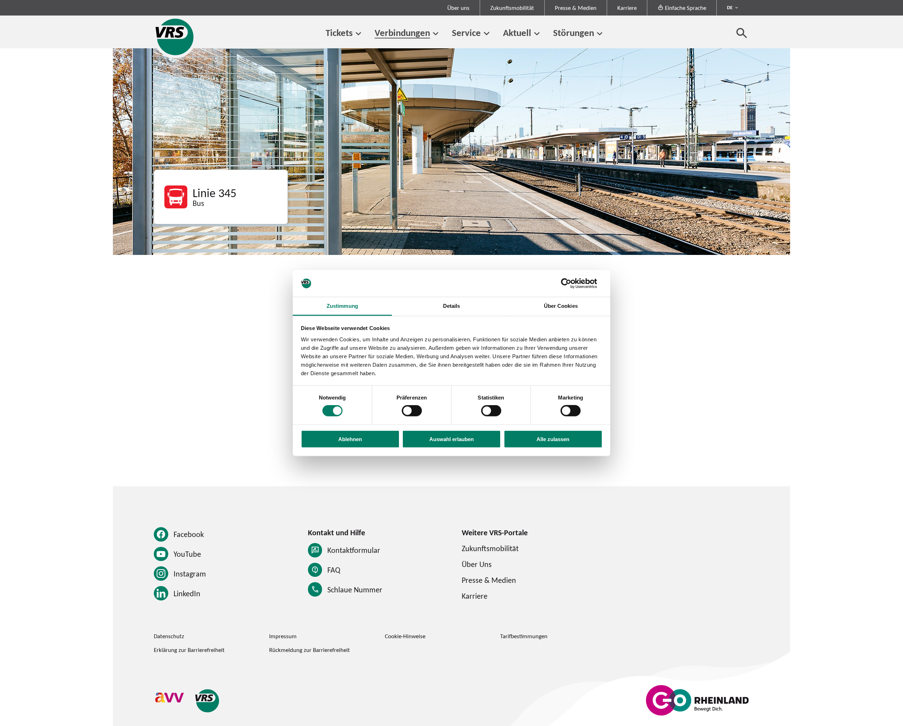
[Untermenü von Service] (486, 33)
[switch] (412, 410)
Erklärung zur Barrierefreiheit (189, 650)
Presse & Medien (575, 8)
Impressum (283, 636)
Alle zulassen (553, 439)
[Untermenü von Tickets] (358, 33)
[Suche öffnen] (741, 32)
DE (730, 7)
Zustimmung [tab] (342, 306)
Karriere (627, 8)
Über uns (458, 8)
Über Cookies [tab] (561, 306)
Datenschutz (169, 636)
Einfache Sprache (685, 8)
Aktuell (517, 32)
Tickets (339, 32)
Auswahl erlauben (451, 439)
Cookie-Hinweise (405, 636)
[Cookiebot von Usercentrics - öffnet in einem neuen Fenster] (571, 283)
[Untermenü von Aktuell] (537, 33)
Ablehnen (350, 439)
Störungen (573, 32)
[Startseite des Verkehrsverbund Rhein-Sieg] (175, 37)
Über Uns (477, 564)
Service (466, 32)
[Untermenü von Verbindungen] (435, 33)
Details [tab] (451, 306)
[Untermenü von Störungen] (599, 33)
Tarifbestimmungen (523, 636)
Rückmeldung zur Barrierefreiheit (309, 650)
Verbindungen (402, 32)
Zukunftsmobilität (512, 8)
